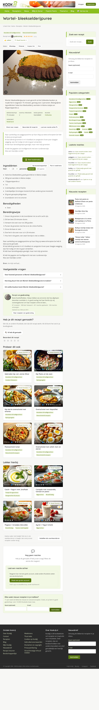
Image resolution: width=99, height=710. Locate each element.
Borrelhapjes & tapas (76, 120)
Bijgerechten (40, 494)
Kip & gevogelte (41, 380)
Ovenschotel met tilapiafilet (47, 409)
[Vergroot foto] (6, 92)
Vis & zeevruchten (76, 117)
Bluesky (77, 666)
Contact (6, 636)
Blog (72, 11)
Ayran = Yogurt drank (44, 525)
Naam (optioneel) (10, 605)
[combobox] (76, 42)
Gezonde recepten (76, 135)
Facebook (93, 666)
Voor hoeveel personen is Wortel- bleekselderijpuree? (25, 275)
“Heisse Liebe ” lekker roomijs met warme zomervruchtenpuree (82, 239)
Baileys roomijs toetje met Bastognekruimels (84, 229)
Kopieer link (31, 46)
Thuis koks (28, 636)
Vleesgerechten (75, 105)
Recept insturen (9, 651)
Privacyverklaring (30, 648)
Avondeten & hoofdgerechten (12, 33)
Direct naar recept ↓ (12, 127)
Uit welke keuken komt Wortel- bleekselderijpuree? (24, 287)
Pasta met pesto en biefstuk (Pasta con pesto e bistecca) (84, 201)
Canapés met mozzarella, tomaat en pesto (46, 490)
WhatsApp (12, 46)
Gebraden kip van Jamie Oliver (17, 374)
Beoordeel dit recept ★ (30, 127)
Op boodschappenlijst (39, 166)
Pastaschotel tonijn (12, 447)
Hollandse (48, 115)
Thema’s (63, 11)
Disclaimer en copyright (33, 645)
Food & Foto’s (51, 11)
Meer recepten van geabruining (23, 313)
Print (39, 46)
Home (7, 11)
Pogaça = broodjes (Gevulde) (16, 525)
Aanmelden (55, 610)
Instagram (85, 666)
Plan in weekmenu (56, 166)
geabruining (25, 295)
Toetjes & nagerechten (12, 492)
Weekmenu (28, 633)
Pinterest (21, 46)
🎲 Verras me (82, 11)
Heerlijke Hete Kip (81, 211)
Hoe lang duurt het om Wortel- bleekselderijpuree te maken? (28, 281)
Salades (88, 132)
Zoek (90, 42)
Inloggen (81, 4)
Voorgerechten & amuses (13, 495)
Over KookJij (7, 633)
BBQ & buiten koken (76, 126)
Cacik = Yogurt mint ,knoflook (16, 489)
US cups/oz (40, 169)
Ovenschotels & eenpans (30, 33)
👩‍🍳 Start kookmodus (33, 160)
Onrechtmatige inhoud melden (32, 652)
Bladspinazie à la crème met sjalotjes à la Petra (83, 220)
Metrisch (31, 169)
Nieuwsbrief (7, 648)
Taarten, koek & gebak (22, 528)
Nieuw (26, 11)
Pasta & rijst (74, 129)
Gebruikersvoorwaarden (33, 642)
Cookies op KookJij (31, 639)
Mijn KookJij (7, 645)
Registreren (91, 4)
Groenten (86, 129)
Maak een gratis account (20, 580)
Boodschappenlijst (10, 654)
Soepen (73, 114)
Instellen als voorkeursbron (49, 538)
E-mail (29, 605)
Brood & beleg (50, 494)
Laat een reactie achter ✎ (49, 127)
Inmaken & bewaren (11, 380)
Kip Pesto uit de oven (44, 374)
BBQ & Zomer (37, 11)
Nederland (10, 122)
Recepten (16, 11)
